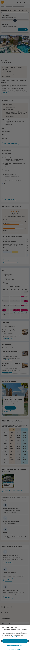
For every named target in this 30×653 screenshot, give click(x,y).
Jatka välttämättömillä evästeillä (15, 645)
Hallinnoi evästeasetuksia (15, 649)
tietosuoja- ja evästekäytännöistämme (11, 637)
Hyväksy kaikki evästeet (15, 641)
